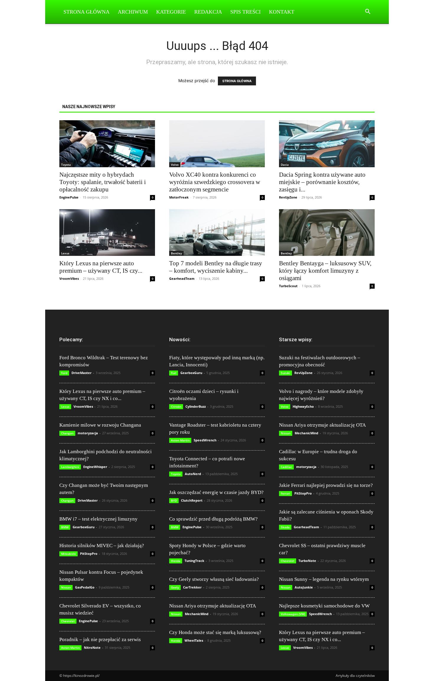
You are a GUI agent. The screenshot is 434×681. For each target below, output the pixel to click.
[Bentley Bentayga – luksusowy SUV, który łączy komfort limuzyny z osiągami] (327, 232)
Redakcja (208, 12)
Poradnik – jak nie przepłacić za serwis (100, 639)
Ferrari (285, 493)
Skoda (285, 527)
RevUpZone (288, 197)
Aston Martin (70, 648)
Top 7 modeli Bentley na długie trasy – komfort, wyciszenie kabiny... (215, 267)
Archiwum (133, 12)
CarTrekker (192, 587)
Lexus (65, 253)
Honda (175, 561)
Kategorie (171, 12)
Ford (64, 373)
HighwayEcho (303, 406)
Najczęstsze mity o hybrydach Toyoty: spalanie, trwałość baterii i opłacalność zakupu (102, 182)
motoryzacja (88, 433)
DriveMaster (81, 372)
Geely (175, 587)
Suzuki (285, 373)
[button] (367, 12)
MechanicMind (196, 614)
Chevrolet (68, 621)
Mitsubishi (68, 554)
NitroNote (92, 647)
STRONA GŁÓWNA (237, 81)
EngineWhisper (95, 466)
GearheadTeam (182, 278)
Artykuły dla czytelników (355, 675)
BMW (64, 527)
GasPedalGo (84, 587)
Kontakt (281, 12)
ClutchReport (192, 500)
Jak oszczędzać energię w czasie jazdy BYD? (216, 492)
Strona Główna (86, 12)
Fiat (173, 373)
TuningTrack (194, 560)
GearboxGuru (83, 527)
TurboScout (288, 286)
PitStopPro (88, 553)
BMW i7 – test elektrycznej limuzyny (98, 519)
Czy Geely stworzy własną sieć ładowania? (214, 579)
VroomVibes (69, 278)
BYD (174, 500)
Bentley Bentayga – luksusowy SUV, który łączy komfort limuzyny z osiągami (325, 271)
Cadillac (286, 467)
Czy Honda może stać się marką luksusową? (215, 632)
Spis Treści (245, 12)
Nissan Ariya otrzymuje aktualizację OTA (212, 606)
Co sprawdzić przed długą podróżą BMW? (213, 519)
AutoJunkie (304, 587)
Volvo (175, 164)
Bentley (176, 253)
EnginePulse (69, 197)
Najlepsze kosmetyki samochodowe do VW (324, 606)
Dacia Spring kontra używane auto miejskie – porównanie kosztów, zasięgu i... (322, 182)
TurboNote (307, 560)
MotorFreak (179, 197)
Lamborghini (70, 467)
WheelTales (194, 640)
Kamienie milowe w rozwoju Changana (100, 425)
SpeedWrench (205, 440)
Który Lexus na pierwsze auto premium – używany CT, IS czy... (100, 267)
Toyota (66, 164)
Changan (67, 433)
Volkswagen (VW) (293, 614)
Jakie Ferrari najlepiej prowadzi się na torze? (326, 485)
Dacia (285, 164)
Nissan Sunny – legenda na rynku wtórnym (324, 579)
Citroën (176, 406)
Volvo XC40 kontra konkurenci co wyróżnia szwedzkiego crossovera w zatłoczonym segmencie (214, 182)
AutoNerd (193, 474)
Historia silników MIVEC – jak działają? (101, 545)
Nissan (66, 587)
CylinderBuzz (195, 406)
